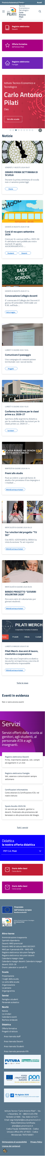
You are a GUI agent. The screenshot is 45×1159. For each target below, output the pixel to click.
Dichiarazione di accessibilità (14, 1141)
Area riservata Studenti (14, 1046)
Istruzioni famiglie (27, 952)
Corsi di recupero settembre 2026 (19, 233)
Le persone (6, 987)
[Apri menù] (3, 11)
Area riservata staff (12, 1036)
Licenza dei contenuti (11, 1146)
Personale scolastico (10, 1002)
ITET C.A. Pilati (10, 851)
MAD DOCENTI (29, 946)
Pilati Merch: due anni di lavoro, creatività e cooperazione (21, 652)
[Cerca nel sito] (40, 11)
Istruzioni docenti (27, 955)
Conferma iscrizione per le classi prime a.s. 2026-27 (22, 412)
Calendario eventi (9, 1016)
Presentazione (8, 975)
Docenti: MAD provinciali (12, 943)
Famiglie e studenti (10, 999)
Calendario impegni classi (12, 958)
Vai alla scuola (11, 119)
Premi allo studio (14, 473)
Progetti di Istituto (10, 1031)
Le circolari (6, 1013)
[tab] (10, 130)
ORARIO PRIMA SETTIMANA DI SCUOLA (21, 173)
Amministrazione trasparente (14, 937)
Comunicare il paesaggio (18, 355)
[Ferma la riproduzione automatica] (40, 130)
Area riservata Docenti (13, 1041)
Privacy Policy (36, 1141)
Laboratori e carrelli (16, 967)
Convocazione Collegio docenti (21, 296)
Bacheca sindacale (9, 1019)
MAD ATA (29, 949)
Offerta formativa (9, 1028)
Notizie (5, 1010)
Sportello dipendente (11, 940)
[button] (22, 1062)
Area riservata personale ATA (16, 1051)
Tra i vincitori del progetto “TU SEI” (21, 533)
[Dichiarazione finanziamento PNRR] (14, 910)
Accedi (39, 2)
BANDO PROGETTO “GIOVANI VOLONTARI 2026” (20, 593)
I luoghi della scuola (10, 978)
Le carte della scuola (10, 981)
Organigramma (8, 990)
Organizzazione (8, 984)
